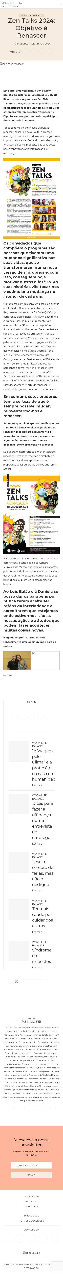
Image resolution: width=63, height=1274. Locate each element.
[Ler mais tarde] (26, 70)
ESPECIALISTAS (31, 1201)
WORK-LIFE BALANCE (32, 15)
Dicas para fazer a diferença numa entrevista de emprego (42, 820)
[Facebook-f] (19, 1238)
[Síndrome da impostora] (19, 951)
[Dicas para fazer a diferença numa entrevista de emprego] (19, 804)
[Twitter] (23, 716)
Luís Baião (41, 380)
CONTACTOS (31, 1206)
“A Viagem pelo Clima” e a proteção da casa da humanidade (43, 765)
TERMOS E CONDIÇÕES (31, 1221)
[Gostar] (37, 70)
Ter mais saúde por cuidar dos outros (42, 917)
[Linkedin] (40, 716)
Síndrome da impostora (42, 956)
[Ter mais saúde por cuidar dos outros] (19, 909)
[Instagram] (32, 716)
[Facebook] (15, 716)
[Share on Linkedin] (42, 51)
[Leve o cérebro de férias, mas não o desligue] (19, 862)
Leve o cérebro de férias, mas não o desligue (42, 873)
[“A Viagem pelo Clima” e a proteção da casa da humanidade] (19, 751)
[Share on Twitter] (34, 51)
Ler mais (37, 785)
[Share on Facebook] (27, 51)
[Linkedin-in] (8, 1238)
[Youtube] (48, 716)
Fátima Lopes (31, 1021)
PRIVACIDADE (31, 1216)
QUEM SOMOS (31, 1196)
